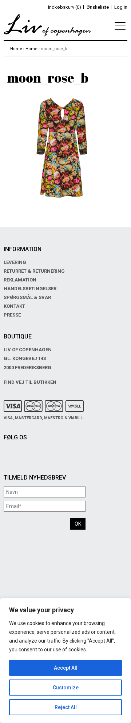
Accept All (66, 668)
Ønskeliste (98, 7)
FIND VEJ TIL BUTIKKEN (30, 382)
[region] (65, 660)
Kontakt (14, 306)
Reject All (66, 707)
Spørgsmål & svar (27, 297)
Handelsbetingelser (30, 288)
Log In (120, 7)
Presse (12, 315)
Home (16, 48)
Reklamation (20, 280)
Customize (66, 687)
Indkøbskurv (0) (64, 7)
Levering (15, 262)
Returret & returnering (34, 271)
